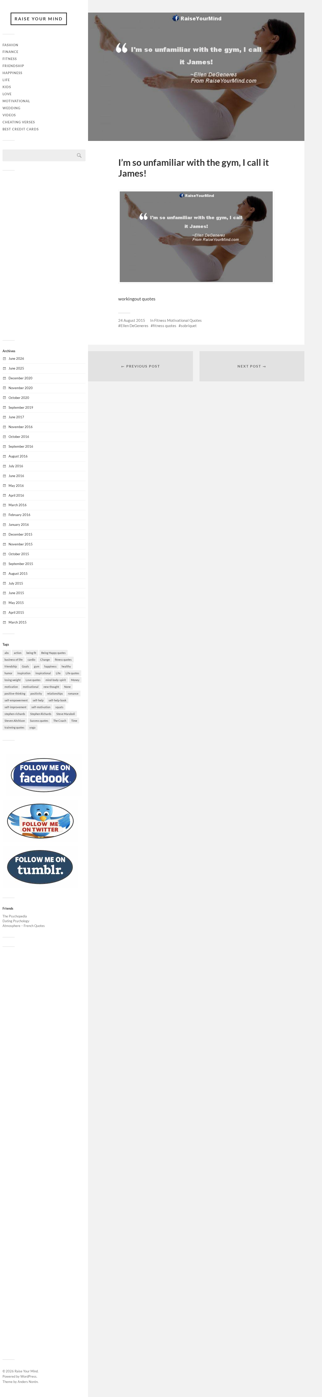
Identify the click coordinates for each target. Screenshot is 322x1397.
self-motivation (40, 707)
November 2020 (21, 388)
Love (7, 94)
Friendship (13, 66)
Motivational (16, 101)
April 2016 (16, 495)
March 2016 (18, 505)
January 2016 (19, 525)
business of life (14, 659)
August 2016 (18, 456)
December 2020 (20, 378)
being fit (31, 652)
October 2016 (19, 437)
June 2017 (16, 417)
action (17, 652)
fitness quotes (63, 659)
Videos (9, 115)
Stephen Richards (40, 713)
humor (8, 673)
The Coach (59, 720)
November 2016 (21, 427)
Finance (10, 52)
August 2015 (18, 574)
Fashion (10, 45)
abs (7, 652)
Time (74, 720)
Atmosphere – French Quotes (24, 926)
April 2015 (16, 612)
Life (6, 80)
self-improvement (15, 707)
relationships (55, 693)
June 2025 (16, 368)
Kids (7, 87)
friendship (11, 666)
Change (45, 659)
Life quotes (72, 673)
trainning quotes (14, 727)
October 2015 (19, 554)
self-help (38, 700)
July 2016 (16, 466)
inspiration (23, 673)
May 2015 (16, 603)
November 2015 (21, 544)
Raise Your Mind (39, 18)
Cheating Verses (19, 122)
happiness (50, 666)
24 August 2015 (131, 320)
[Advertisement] (44, 254)
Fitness (10, 59)
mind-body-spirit (56, 680)
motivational (30, 686)
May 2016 (16, 486)
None (67, 686)
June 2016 (16, 476)
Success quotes (39, 720)
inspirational (43, 673)
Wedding (11, 108)
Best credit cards (21, 129)
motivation (11, 686)
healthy (66, 666)
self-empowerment (16, 700)
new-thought (51, 686)
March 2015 (18, 622)
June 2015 (16, 593)
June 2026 (16, 358)
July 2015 (16, 583)
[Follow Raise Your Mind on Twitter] (40, 840)
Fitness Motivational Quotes (178, 320)
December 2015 (20, 534)
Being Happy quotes (53, 652)
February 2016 (19, 515)
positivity (36, 693)
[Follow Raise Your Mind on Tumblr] (40, 886)
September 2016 (21, 446)
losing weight (13, 680)
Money (75, 680)
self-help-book (57, 700)
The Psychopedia (15, 916)
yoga (32, 727)
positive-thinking (15, 693)
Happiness (12, 73)
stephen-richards (15, 713)
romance (73, 693)
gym (36, 666)
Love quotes (33, 680)
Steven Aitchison (15, 720)
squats (59, 707)
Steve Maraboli (65, 713)
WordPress (28, 1376)
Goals (25, 666)
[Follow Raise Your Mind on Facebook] (44, 794)
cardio (31, 659)
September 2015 (21, 564)
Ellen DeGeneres (134, 325)
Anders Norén (28, 1382)
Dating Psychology (16, 921)
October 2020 (19, 398)
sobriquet (189, 325)
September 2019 (21, 407)
